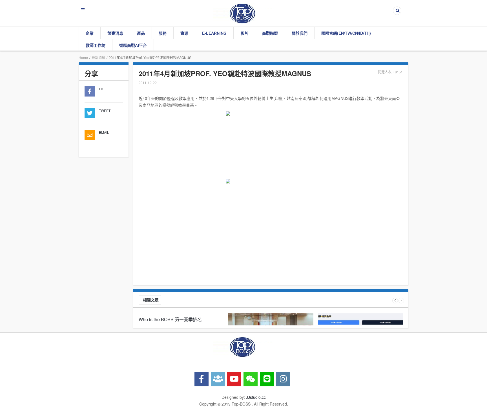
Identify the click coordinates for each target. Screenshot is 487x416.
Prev (395, 300)
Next (401, 300)
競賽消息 (115, 33)
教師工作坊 (95, 45)
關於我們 (299, 33)
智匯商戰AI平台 (133, 45)
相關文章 (151, 300)
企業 (90, 33)
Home (83, 57)
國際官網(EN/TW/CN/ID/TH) (346, 33)
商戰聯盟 (270, 33)
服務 (163, 33)
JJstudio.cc (256, 397)
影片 (244, 33)
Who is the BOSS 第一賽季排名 (170, 319)
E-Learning (214, 33)
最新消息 (98, 57)
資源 (184, 33)
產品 (141, 33)
